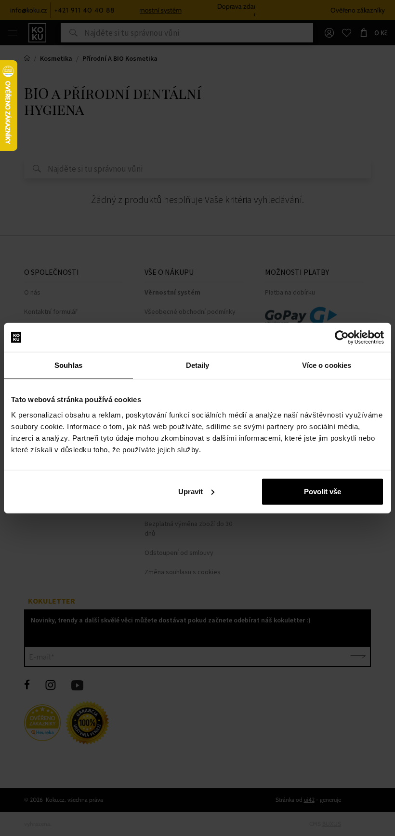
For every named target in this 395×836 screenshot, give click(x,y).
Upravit (190, 491)
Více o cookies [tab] (326, 365)
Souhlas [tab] (68, 365)
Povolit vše (322, 491)
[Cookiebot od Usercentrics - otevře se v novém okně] (342, 337)
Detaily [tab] (198, 365)
